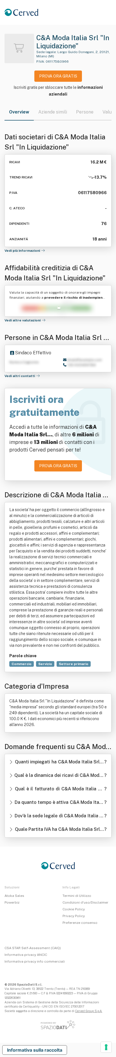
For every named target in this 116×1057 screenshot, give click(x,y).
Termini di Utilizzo (77, 896)
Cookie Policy (74, 909)
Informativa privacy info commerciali (35, 961)
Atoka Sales (14, 896)
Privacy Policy (74, 916)
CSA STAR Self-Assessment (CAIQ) (33, 948)
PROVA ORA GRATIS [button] (58, 76)
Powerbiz (12, 902)
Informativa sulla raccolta (34, 1050)
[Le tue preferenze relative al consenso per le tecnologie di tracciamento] (106, 1047)
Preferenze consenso (80, 923)
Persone (84, 112)
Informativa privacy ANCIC (26, 955)
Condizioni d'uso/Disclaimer (85, 902)
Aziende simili (52, 112)
